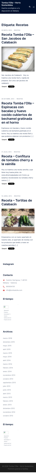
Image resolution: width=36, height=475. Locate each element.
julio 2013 (6, 386)
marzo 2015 (7, 353)
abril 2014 (6, 360)
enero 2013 (7, 405)
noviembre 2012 (9, 412)
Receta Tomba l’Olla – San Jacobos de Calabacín (18, 38)
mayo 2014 (7, 357)
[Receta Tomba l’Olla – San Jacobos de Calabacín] (18, 59)
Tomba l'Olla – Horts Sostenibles (11, 4)
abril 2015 (6, 349)
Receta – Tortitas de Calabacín (17, 202)
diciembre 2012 (9, 408)
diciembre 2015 (9, 342)
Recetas (17, 30)
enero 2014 (7, 371)
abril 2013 (6, 394)
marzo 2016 (7, 338)
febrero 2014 (8, 368)
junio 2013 (7, 390)
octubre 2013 (8, 379)
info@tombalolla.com (14, 290)
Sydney (25, 469)
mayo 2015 (7, 346)
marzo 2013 (7, 397)
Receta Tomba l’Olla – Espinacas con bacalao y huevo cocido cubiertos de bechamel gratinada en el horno (18, 112)
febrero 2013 (8, 401)
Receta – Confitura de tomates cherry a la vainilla (17, 160)
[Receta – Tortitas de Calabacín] (18, 221)
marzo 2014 (7, 364)
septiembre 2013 (9, 383)
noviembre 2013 (9, 375)
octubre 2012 (8, 416)
